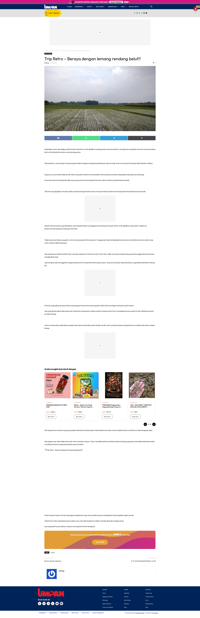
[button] (151, 6)
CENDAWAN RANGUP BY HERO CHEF (56, 406)
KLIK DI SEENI (100, 542)
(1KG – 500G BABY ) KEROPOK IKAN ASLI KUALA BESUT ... (141, 406)
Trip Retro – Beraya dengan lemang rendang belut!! (92, 58)
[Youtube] (144, 13)
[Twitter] (139, 13)
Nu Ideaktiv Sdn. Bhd (139, 613)
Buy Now (51, 417)
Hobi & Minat (54, 51)
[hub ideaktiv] (156, 5)
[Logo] (50, 7)
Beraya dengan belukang (52, 561)
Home (46, 51)
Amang (46, 63)
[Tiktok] (142, 13)
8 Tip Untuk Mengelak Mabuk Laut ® (143, 561)
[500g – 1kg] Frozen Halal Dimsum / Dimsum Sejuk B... (83, 406)
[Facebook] (134, 13)
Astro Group (155, 613)
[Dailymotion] (146, 13)
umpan (53, 552)
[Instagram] (137, 13)
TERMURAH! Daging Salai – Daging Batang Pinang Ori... (112, 406)
